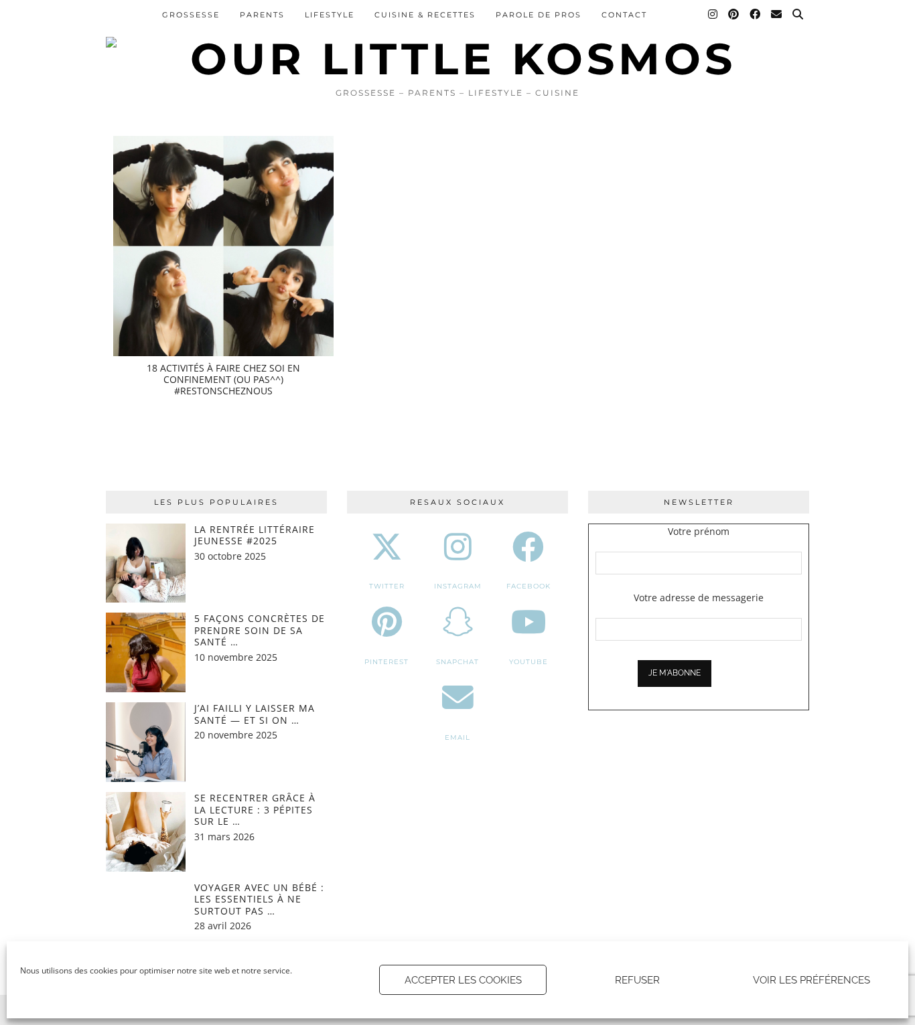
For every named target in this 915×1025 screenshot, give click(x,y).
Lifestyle (329, 14)
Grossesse (191, 14)
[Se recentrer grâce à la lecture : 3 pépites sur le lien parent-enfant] (146, 832)
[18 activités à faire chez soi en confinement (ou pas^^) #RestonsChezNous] (223, 246)
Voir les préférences (811, 980)
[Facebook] (756, 14)
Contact (624, 14)
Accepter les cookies (463, 980)
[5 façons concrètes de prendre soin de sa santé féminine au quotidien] (146, 652)
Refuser (637, 980)
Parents (262, 14)
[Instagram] (713, 14)
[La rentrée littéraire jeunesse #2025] (146, 563)
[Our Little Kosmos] (457, 40)
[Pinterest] (734, 14)
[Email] (777, 14)
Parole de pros (538, 14)
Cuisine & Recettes (425, 14)
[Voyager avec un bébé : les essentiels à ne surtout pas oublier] (146, 921)
